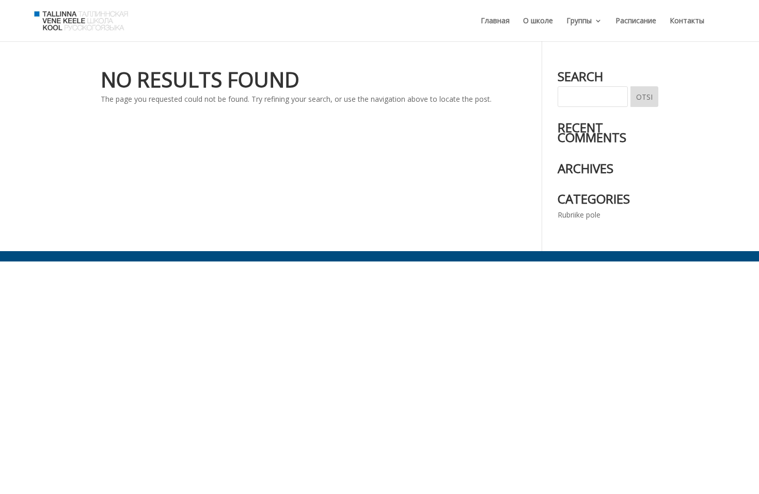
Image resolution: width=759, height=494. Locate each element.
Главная (495, 21)
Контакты (687, 21)
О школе (538, 21)
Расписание (635, 21)
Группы (579, 21)
